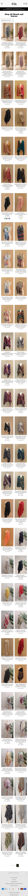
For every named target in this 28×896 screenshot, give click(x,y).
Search (14, 879)
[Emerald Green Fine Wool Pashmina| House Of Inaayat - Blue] (9, 218)
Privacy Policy (14, 881)
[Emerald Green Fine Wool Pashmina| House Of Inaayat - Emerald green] (4, 218)
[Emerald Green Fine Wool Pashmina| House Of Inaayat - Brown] (8, 218)
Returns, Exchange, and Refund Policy (14, 883)
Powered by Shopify (14, 894)
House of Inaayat (13, 873)
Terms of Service (14, 885)
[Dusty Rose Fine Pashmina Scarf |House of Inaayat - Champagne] (19, 218)
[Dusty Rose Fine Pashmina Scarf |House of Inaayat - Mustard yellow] (21, 218)
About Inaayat (14, 877)
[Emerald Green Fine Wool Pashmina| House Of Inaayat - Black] (6, 218)
